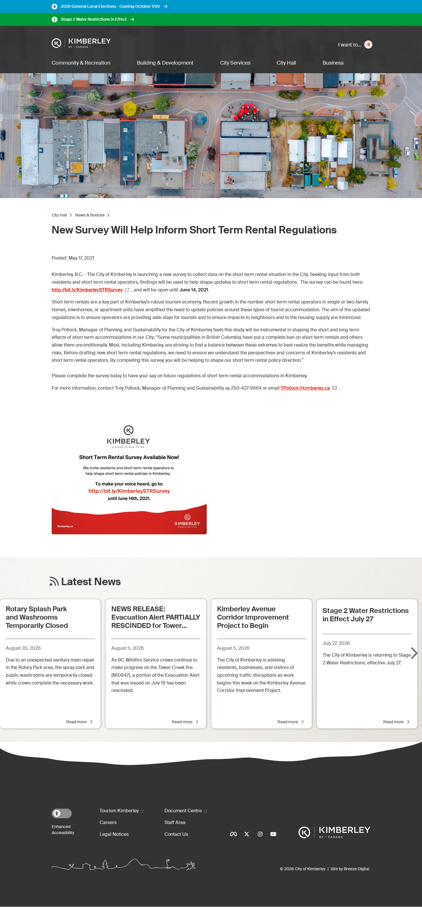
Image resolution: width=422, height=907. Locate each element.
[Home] (81, 43)
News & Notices (89, 215)
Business (333, 62)
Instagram (260, 834)
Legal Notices (114, 834)
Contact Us (176, 834)
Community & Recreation (81, 62)
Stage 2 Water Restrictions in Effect (94, 19)
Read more (77, 721)
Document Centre (183, 811)
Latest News (91, 582)
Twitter (247, 834)
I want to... (349, 44)
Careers (108, 822)
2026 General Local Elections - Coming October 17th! (110, 6)
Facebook (233, 834)
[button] (413, 653)
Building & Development (165, 62)
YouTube (273, 834)
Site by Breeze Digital (350, 868)
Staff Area (174, 822)
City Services (235, 62)
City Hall (286, 62)
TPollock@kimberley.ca (305, 388)
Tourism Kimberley (119, 811)
